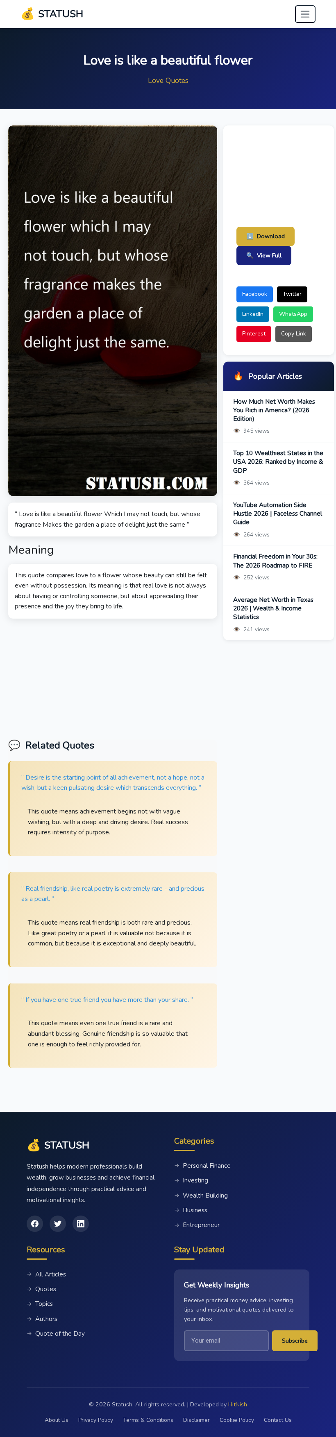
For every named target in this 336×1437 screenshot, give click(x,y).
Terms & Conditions (148, 1420)
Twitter (292, 294)
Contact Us (278, 1420)
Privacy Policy (95, 1420)
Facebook (254, 294)
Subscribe (295, 1340)
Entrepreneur (197, 1225)
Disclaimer (196, 1420)
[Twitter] (58, 1224)
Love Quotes (168, 80)
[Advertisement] (112, 676)
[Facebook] (35, 1224)
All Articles (46, 1274)
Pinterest (254, 333)
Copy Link (293, 333)
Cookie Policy (237, 1420)
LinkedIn (252, 314)
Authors (42, 1319)
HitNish (237, 1404)
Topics (40, 1304)
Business (190, 1210)
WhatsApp (293, 314)
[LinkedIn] (81, 1224)
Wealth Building (201, 1195)
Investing (191, 1180)
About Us (56, 1420)
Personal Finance (202, 1166)
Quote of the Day (56, 1334)
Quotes (41, 1289)
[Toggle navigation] (305, 14)
